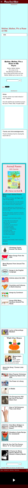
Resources (17, 470)
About (2, 470)
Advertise (12, 470)
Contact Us (6, 470)
